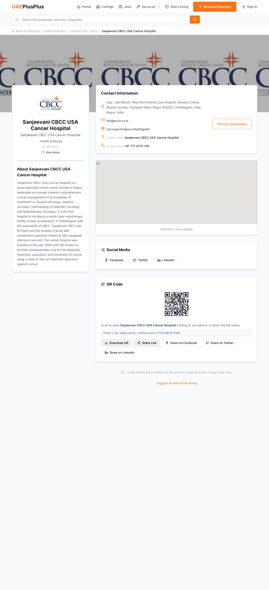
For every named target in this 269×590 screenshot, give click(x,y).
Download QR (118, 343)
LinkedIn (168, 260)
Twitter (143, 260)
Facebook (116, 260)
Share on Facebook (183, 343)
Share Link (149, 343)
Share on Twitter (222, 343)
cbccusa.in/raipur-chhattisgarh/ (128, 129)
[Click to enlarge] (176, 304)
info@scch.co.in (117, 120)
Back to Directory (28, 31)
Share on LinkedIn (121, 352)
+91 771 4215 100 (136, 146)
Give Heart (53, 152)
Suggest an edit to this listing (176, 383)
